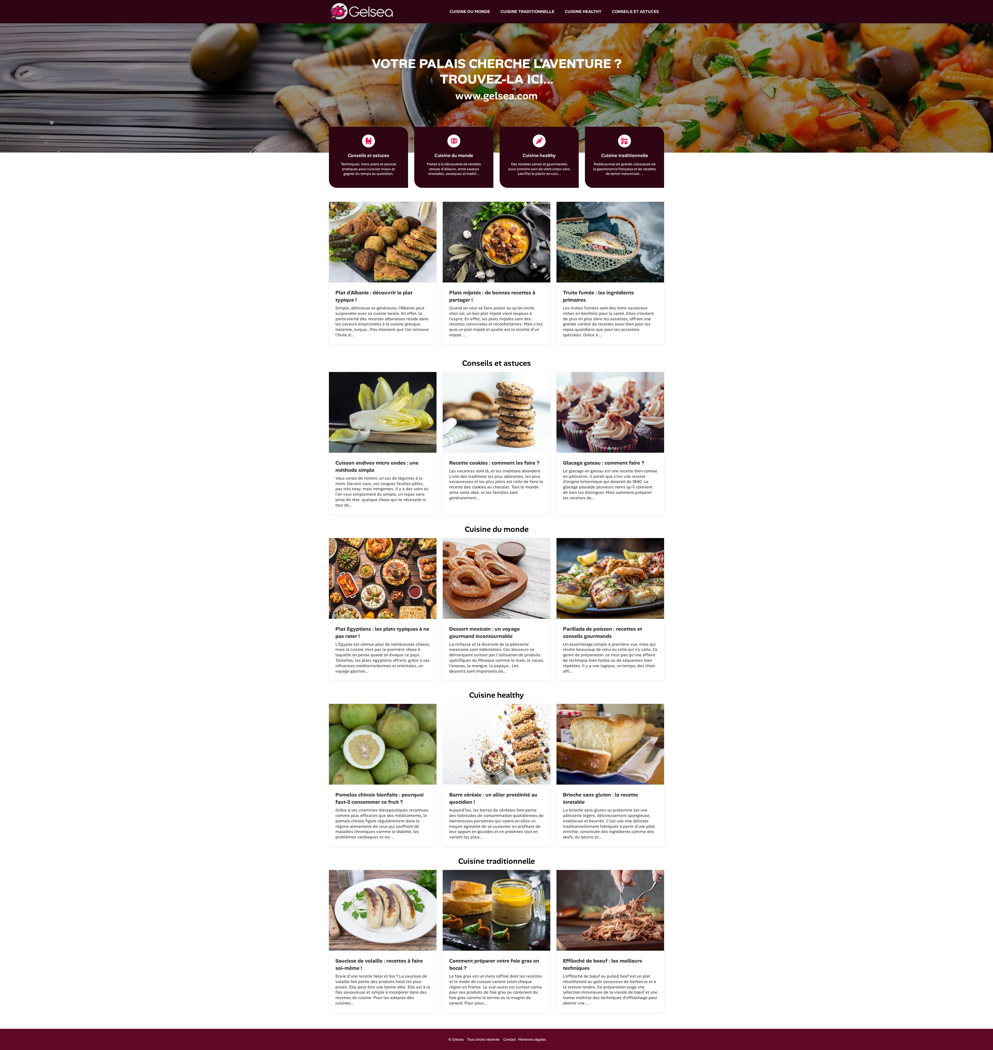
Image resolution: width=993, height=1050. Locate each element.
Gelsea (457, 1039)
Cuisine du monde (469, 11)
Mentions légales (532, 1039)
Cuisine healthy (583, 11)
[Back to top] (978, 1035)
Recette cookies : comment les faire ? (494, 462)
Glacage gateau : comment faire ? (603, 462)
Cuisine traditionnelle (527, 11)
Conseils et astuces (635, 11)
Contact (509, 1039)
